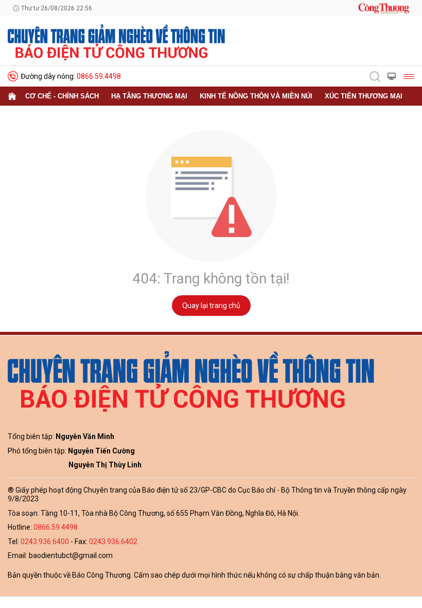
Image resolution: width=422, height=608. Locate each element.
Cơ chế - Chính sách (62, 96)
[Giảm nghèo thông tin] (116, 42)
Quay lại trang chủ (211, 305)
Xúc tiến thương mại (363, 96)
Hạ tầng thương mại (149, 96)
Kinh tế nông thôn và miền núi (256, 96)
